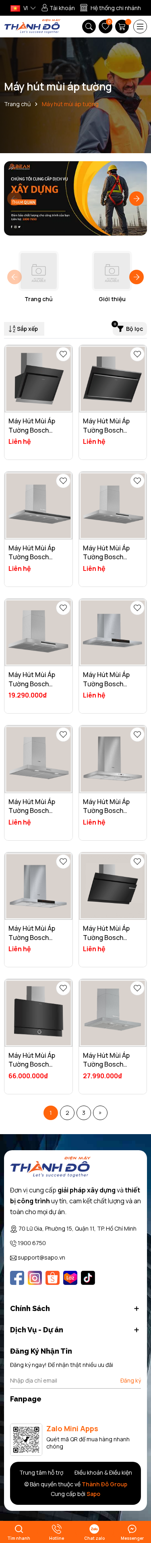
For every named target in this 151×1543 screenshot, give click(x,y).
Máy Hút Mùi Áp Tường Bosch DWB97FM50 (31, 557)
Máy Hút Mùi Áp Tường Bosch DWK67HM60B (31, 430)
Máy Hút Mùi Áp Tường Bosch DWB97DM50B (106, 1064)
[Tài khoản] (58, 8)
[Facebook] (17, 1278)
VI (25, 8)
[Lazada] (70, 1278)
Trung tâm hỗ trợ (41, 1472)
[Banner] (75, 198)
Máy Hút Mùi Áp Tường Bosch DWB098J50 (106, 683)
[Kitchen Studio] (32, 27)
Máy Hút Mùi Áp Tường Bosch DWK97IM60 (106, 430)
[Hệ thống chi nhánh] (110, 8)
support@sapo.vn (41, 1257)
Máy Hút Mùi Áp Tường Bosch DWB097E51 (106, 810)
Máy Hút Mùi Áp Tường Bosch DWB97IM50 (106, 557)
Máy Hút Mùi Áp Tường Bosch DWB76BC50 (31, 810)
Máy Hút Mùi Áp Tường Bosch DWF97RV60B (31, 1064)
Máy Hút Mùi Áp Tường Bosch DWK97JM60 (106, 937)
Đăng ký (130, 1380)
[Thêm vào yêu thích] (63, 354)
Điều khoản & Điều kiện (103, 1472)
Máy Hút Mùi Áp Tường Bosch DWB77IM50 (31, 683)
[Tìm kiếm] (89, 26)
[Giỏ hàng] (122, 26)
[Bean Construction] (50, 1167)
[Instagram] (35, 1278)
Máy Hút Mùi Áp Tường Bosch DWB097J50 (31, 937)
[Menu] (140, 26)
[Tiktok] (88, 1278)
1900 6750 (32, 1243)
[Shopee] (53, 1278)
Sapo (93, 1494)
